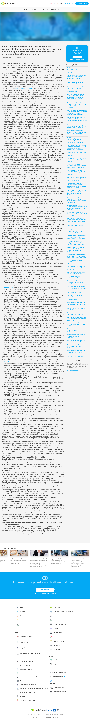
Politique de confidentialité (54, 714)
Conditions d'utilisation (35, 714)
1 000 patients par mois (24, 88)
